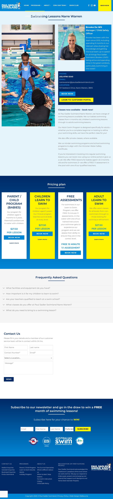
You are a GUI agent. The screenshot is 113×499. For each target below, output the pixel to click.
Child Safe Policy (43, 483)
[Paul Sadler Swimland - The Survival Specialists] (11, 5)
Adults (21, 472)
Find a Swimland (8, 474)
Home (26, 5)
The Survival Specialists (45, 467)
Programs (35, 5)
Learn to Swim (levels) (27, 470)
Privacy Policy (62, 496)
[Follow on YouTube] (94, 6)
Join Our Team (59, 5)
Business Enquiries (8, 472)
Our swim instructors (44, 479)
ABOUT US (41, 464)
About (46, 5)
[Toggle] (4, 288)
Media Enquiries (7, 467)
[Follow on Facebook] (89, 6)
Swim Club (73, 5)
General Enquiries (8, 470)
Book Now (105, 5)
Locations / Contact (34, 16)
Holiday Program (25, 474)
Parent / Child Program (27, 467)
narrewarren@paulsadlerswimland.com (76, 82)
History (39, 481)
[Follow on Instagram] (92, 6)
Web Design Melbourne (79, 496)
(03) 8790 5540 (66, 77)
